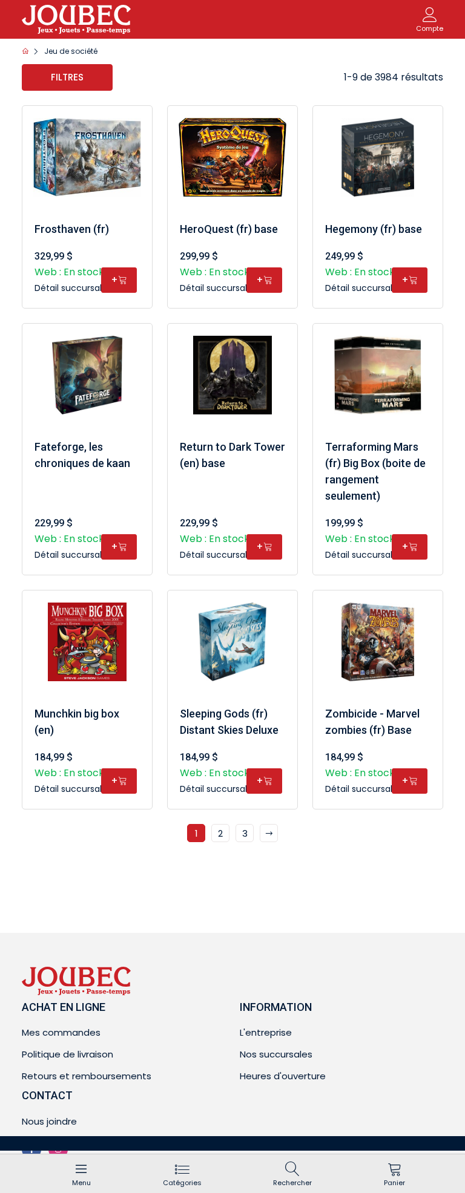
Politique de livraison (67, 1054)
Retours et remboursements (86, 1076)
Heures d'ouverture (283, 1076)
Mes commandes (61, 1032)
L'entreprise (266, 1032)
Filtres (67, 77)
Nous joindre (49, 1121)
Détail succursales (74, 288)
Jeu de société (70, 51)
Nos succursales (276, 1054)
